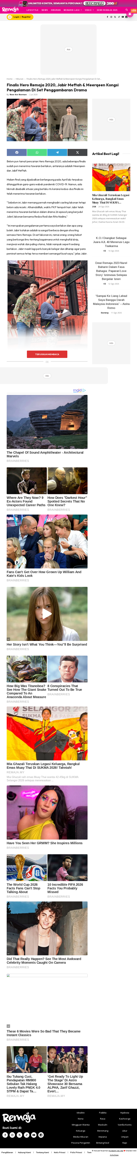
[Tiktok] (119, 17)
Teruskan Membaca (47, 354)
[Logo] (10, 9)
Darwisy (105, 312)
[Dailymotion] (41, 1135)
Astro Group (114, 1155)
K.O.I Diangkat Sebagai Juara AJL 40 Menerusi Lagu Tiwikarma (111, 242)
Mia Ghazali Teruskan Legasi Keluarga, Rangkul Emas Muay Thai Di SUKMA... (110, 198)
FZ (105, 251)
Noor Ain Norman (18, 94)
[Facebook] (107, 17)
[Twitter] (115, 17)
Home (10, 78)
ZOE (94, 206)
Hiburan (19, 78)
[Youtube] (123, 17)
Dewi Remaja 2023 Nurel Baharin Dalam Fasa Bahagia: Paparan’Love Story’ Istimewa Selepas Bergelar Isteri (111, 271)
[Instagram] (111, 17)
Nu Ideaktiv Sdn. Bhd (116, 1151)
